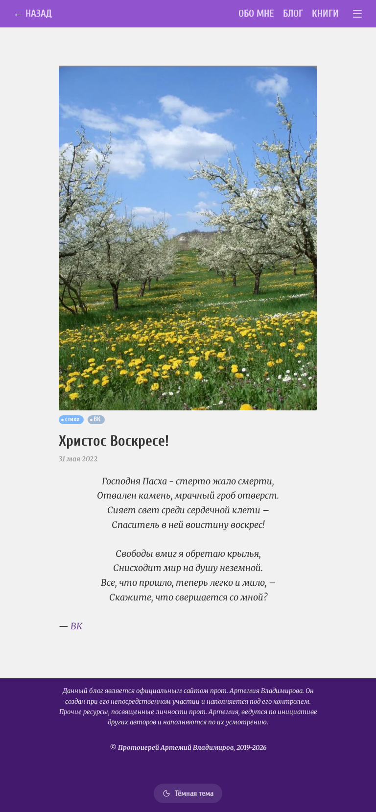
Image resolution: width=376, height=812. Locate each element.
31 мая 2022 (78, 458)
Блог (293, 13)
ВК (97, 419)
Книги (325, 13)
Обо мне (256, 13)
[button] (188, 238)
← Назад (32, 13)
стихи (72, 419)
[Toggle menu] (358, 14)
